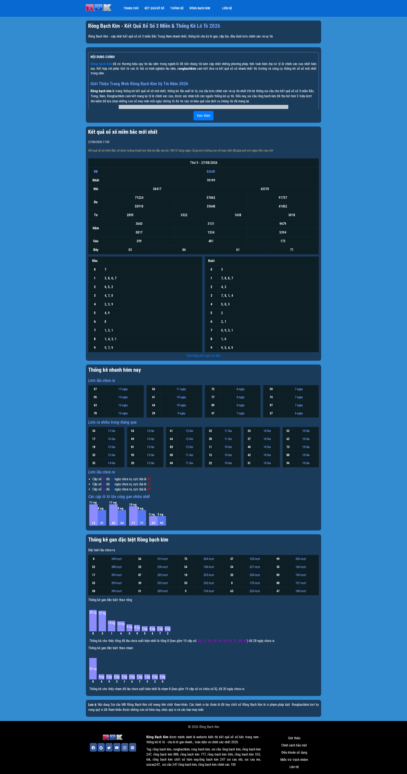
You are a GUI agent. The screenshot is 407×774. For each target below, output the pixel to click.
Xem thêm (203, 116)
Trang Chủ (131, 8)
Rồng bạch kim (200, 8)
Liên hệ (227, 8)
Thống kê (177, 8)
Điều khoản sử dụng (294, 752)
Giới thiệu (294, 738)
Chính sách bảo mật (294, 745)
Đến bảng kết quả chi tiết (203, 356)
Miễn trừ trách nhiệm (294, 760)
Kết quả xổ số (154, 8)
